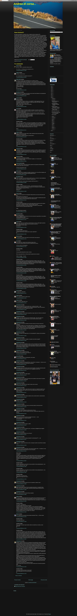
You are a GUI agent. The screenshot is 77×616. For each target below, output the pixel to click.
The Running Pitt (54, 182)
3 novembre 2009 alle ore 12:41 (21, 219)
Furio (17, 108)
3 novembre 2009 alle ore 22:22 (21, 406)
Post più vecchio (44, 579)
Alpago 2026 (56, 164)
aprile (53, 124)
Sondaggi (51, 148)
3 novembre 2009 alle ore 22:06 (21, 340)
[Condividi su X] (32, 59)
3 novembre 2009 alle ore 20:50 (21, 265)
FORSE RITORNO (57, 244)
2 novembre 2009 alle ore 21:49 (21, 154)
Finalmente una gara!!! (57, 304)
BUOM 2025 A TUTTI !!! (57, 195)
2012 (52, 93)
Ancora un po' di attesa (54, 362)
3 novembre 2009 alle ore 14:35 (21, 227)
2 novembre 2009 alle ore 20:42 (21, 95)
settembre (53, 117)
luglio (53, 120)
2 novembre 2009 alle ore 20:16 (21, 77)
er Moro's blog (53, 176)
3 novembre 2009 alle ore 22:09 (21, 348)
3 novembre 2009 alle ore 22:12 (21, 370)
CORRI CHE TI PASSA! (55, 342)
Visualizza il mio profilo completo (55, 63)
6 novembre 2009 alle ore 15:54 (21, 566)
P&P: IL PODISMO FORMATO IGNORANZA (56, 296)
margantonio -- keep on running (56, 262)
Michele (17, 236)
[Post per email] (29, 59)
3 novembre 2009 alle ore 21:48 (21, 302)
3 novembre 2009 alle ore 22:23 (21, 413)
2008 (52, 130)
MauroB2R (18, 176)
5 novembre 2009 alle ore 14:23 (21, 528)
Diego (17, 65)
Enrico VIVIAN (53, 163)
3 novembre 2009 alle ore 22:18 (21, 397)
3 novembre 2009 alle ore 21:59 (21, 314)
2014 (52, 90)
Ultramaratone (52, 143)
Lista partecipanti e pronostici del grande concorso (55, 104)
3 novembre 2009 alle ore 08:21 (21, 174)
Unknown (18, 148)
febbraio (53, 127)
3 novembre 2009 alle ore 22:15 (21, 385)
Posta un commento (18, 575)
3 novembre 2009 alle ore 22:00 (21, 320)
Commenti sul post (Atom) (32, 582)
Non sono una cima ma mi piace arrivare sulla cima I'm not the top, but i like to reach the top (56, 224)
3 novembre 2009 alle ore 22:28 (21, 445)
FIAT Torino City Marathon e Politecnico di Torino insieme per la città (58, 158)
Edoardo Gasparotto (54, 366)
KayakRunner (53, 322)
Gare (51, 137)
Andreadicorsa (18, 311)
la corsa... (52, 169)
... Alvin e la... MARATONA (55, 194)
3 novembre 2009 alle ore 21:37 (21, 293)
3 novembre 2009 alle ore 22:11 (21, 358)
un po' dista (53, 286)
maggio (53, 123)
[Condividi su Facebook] (33, 59)
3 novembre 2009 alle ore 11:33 (21, 211)
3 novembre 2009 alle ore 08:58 (21, 182)
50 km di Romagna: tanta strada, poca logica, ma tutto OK (58, 281)
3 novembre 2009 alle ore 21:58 (21, 309)
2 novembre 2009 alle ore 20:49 (21, 106)
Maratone (51, 140)
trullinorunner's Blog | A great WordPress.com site (56, 232)
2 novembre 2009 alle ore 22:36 (21, 161)
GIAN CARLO (18, 79)
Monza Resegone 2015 (57, 323)
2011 (52, 94)
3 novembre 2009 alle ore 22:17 (21, 392)
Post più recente (17, 579)
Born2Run (52, 344)
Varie (51, 142)
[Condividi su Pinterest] (34, 59)
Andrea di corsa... (25, 3)
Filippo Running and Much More (56, 217)
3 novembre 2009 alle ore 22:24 (21, 420)
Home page (30, 579)
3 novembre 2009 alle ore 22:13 (21, 375)
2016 (52, 87)
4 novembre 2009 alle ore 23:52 (21, 501)
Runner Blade (53, 279)
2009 (52, 97)
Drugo (17, 193)
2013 (52, 91)
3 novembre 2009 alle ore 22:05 (21, 335)
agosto (53, 119)
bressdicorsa (53, 243)
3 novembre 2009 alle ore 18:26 (21, 257)
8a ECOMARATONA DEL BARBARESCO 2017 (57, 238)
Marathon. (52, 358)
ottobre (53, 116)
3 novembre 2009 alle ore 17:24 (21, 246)
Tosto (17, 221)
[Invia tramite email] (30, 59)
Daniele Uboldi (18, 163)
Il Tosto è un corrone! (54, 335)
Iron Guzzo (53, 303)
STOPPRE (52, 256)
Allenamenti (52, 135)
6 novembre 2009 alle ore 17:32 (21, 573)
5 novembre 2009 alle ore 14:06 (21, 521)
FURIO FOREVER (54, 351)
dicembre (53, 98)
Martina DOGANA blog (54, 316)
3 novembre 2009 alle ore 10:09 (21, 191)
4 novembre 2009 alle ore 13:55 (21, 466)
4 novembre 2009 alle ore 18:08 (21, 489)
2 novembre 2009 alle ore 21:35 (21, 146)
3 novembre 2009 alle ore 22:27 (21, 434)
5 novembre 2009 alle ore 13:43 (21, 516)
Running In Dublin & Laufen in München (56, 276)
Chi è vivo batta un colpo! (58, 188)
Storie (51, 145)
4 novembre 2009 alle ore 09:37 (21, 460)
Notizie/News (52, 138)
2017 (52, 86)
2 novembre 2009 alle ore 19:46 (21, 70)
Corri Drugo (53, 361)
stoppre (17, 72)
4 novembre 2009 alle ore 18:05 (21, 483)
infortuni (51, 150)
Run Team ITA (53, 249)
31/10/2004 (56, 336)
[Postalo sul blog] (31, 59)
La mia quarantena (53, 201)
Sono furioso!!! (54, 114)
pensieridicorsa (53, 329)
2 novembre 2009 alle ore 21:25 (21, 136)
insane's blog (53, 357)
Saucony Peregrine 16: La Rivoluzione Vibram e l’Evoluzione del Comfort (56, 184)
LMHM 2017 (56, 250)
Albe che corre (53, 204)
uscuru (17, 97)
